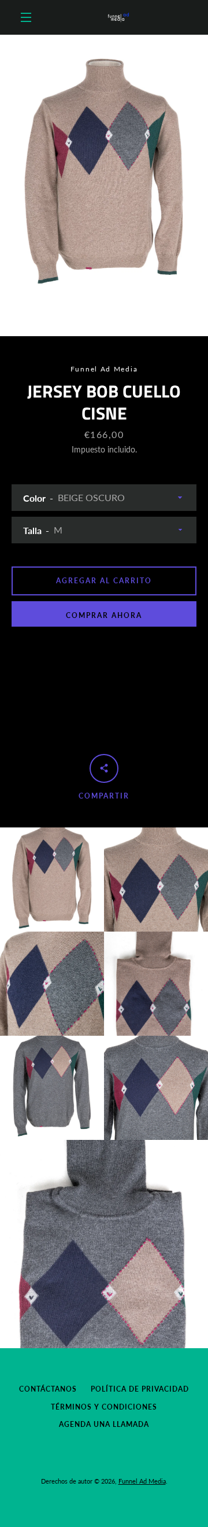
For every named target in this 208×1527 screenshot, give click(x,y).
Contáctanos (48, 1389)
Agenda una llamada (104, 1424)
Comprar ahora (104, 615)
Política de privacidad (140, 1389)
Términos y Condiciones (104, 1407)
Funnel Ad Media (142, 1481)
